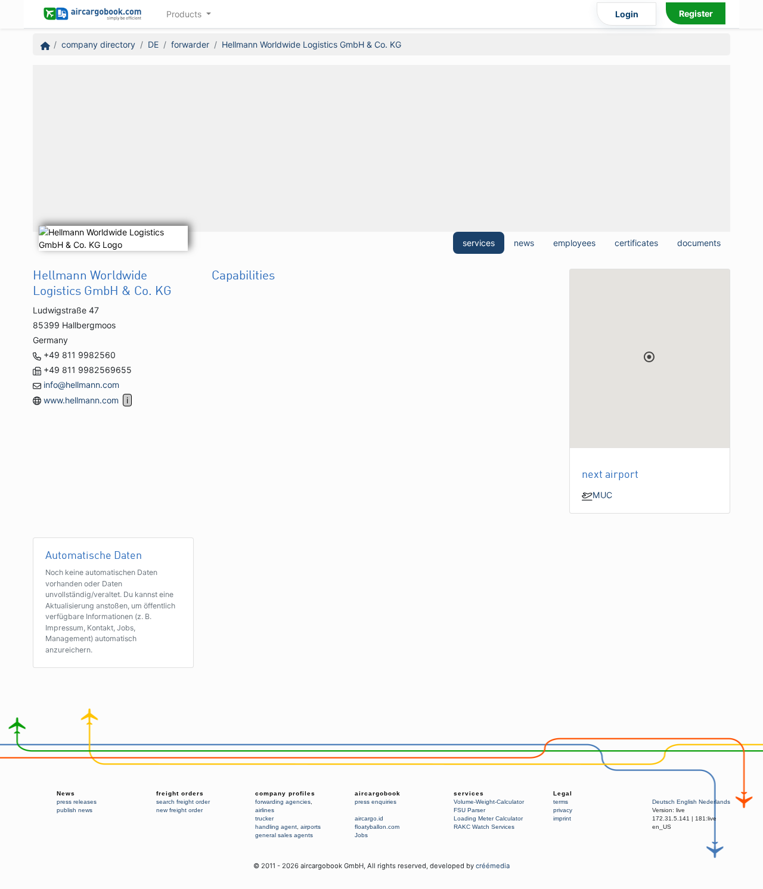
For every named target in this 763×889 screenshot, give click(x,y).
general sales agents (284, 835)
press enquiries (375, 801)
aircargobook (378, 793)
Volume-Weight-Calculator (489, 801)
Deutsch (663, 801)
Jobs (361, 835)
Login (626, 14)
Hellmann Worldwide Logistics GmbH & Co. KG (311, 44)
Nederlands (714, 801)
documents (699, 243)
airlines (264, 810)
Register (696, 13)
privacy (562, 810)
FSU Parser (469, 810)
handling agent (276, 826)
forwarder (190, 44)
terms (560, 801)
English (687, 801)
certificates (636, 243)
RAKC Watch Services (484, 826)
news (524, 243)
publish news (74, 810)
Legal (562, 793)
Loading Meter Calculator (488, 818)
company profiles (285, 793)
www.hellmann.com (81, 400)
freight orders (180, 793)
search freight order (183, 801)
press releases (77, 801)
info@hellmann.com (81, 385)
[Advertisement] (381, 148)
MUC (602, 495)
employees (574, 243)
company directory (98, 44)
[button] (649, 357)
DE (153, 44)
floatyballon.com (377, 826)
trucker (264, 818)
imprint (562, 818)
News (66, 793)
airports (310, 826)
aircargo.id (369, 818)
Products (185, 14)
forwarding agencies (283, 801)
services (479, 243)
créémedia (493, 866)
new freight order (179, 810)
